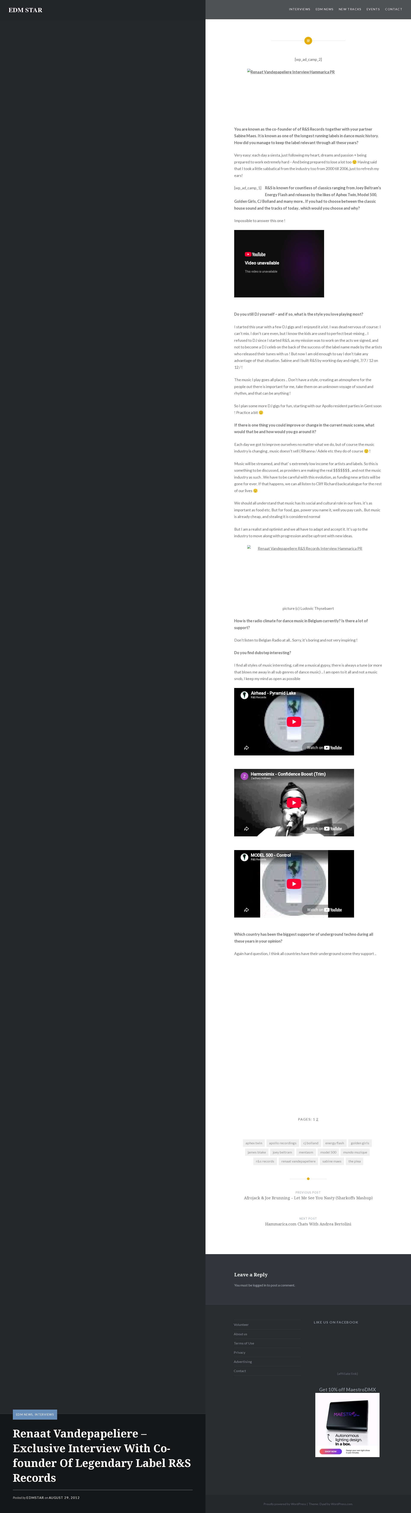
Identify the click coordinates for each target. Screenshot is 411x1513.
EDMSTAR (35, 1498)
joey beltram (282, 1152)
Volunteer (241, 1324)
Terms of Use (244, 1343)
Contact (240, 1371)
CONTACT (393, 9)
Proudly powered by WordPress (285, 1504)
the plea (354, 1161)
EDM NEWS (325, 9)
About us (240, 1334)
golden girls (360, 1143)
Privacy (239, 1352)
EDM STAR (25, 9)
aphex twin (254, 1143)
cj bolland (310, 1143)
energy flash (334, 1143)
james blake (257, 1152)
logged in (259, 1285)
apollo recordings (282, 1143)
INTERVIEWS (300, 9)
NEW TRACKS (350, 9)
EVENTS (373, 9)
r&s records (265, 1161)
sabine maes (331, 1161)
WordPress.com (341, 1504)
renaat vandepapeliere (298, 1161)
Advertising (243, 1361)
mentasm (306, 1152)
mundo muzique (355, 1152)
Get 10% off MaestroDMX (347, 1389)
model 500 (328, 1152)
